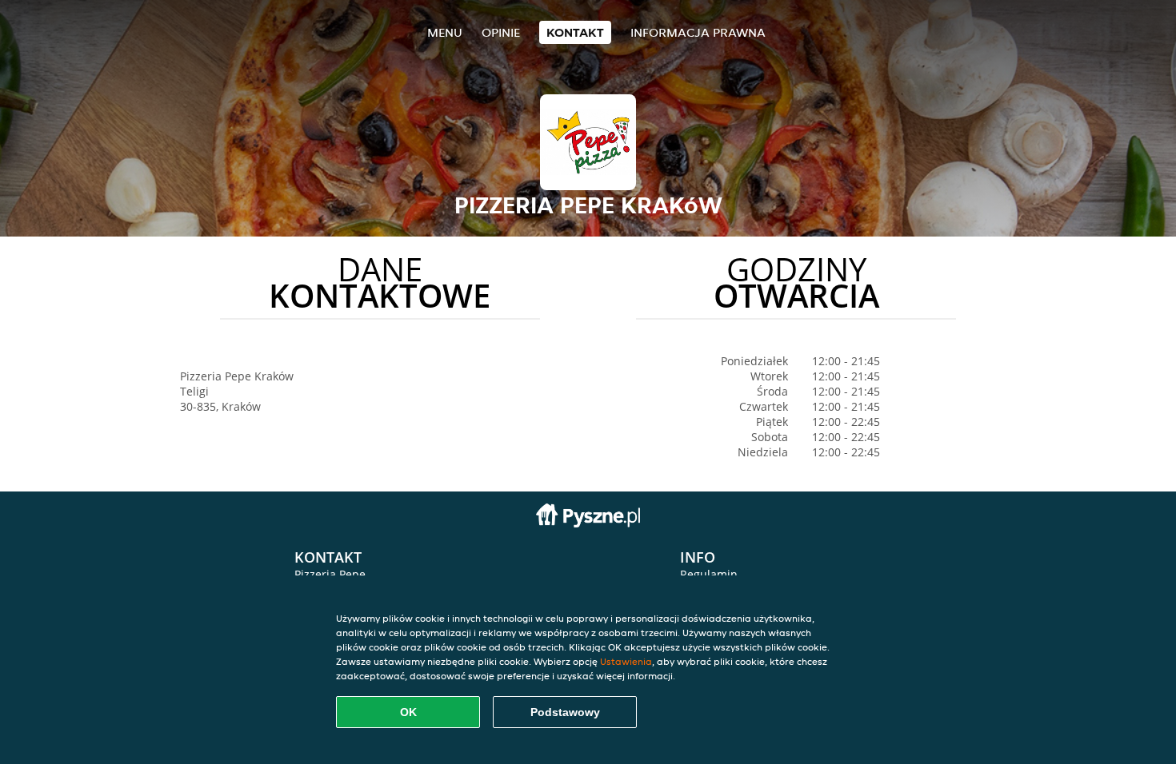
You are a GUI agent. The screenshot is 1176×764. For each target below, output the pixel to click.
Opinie (501, 32)
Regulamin (709, 574)
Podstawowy (565, 712)
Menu (444, 32)
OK (408, 712)
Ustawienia (626, 661)
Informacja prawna (698, 32)
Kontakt (575, 32)
